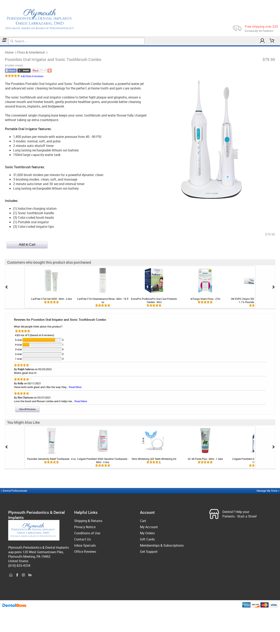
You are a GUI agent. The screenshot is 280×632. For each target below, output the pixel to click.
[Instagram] (23, 575)
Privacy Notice (85, 527)
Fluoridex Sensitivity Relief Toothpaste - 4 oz (51, 458)
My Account (149, 527)
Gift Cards (147, 539)
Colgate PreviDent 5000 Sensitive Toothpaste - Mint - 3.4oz (102, 460)
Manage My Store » (268, 490)
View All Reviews (27, 409)
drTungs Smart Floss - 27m (205, 298)
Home (9, 52)
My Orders (147, 533)
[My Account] (262, 40)
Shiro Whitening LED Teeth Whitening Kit (154, 458)
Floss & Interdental (31, 52)
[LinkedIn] (29, 575)
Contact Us (82, 539)
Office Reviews (85, 551)
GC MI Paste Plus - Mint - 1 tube (205, 458)
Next (273, 287)
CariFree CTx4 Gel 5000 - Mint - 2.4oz (51, 298)
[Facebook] (17, 575)
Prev (6, 287)
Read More (75, 387)
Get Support (149, 551)
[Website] (11, 575)
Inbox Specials (85, 545)
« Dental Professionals (14, 490)
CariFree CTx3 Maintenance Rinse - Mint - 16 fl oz (102, 300)
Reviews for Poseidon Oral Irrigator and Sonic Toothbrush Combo (60, 319)
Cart (143, 521)
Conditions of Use (87, 533)
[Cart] (272, 40)
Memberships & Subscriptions (162, 545)
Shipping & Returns (88, 521)
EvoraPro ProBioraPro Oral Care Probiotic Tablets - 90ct (154, 300)
